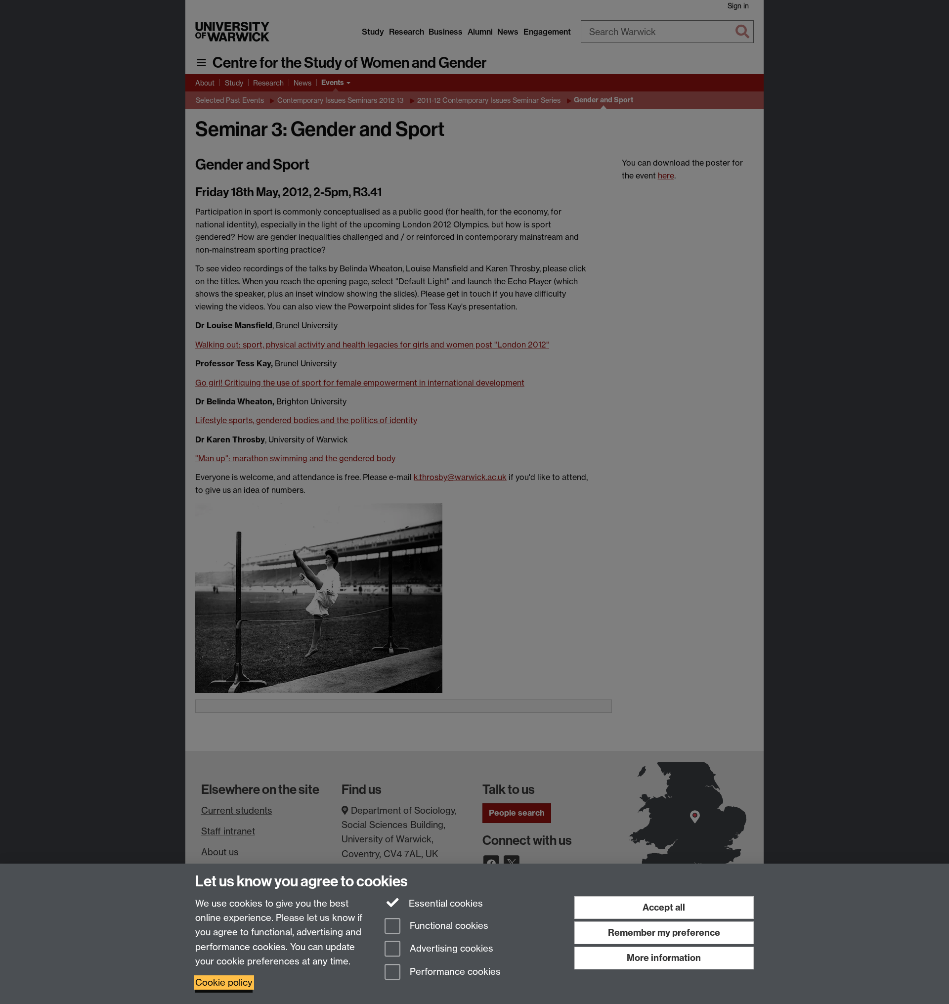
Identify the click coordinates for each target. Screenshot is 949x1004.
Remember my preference (664, 932)
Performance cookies (454, 972)
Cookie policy (224, 982)
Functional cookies (447, 925)
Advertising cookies (450, 949)
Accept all (664, 907)
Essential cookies (444, 903)
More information (664, 957)
